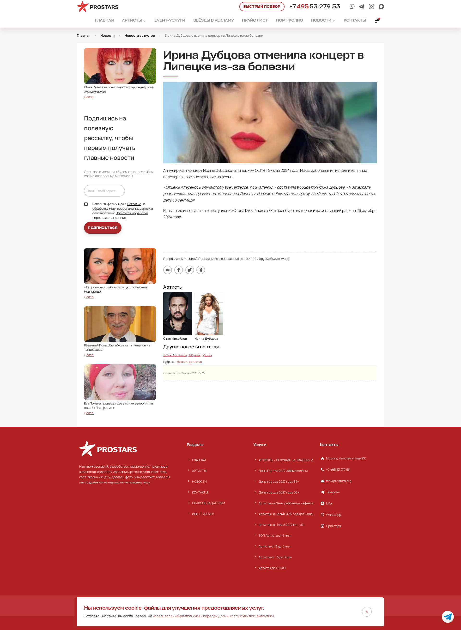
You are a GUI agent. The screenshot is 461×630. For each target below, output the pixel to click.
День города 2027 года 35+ (279, 481)
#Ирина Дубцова (200, 355)
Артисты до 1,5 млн (272, 568)
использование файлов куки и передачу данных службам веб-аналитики (213, 615)
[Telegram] (361, 6)
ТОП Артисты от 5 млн (275, 535)
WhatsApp (333, 514)
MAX (329, 503)
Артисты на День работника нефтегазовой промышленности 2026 (287, 503)
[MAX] (381, 6)
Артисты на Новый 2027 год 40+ (282, 525)
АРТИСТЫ (199, 471)
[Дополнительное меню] (377, 20)
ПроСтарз (333, 526)
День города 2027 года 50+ (279, 492)
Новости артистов (189, 362)
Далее (89, 97)
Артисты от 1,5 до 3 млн (275, 557)
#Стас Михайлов (175, 355)
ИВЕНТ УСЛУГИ (203, 514)
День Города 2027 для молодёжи (283, 471)
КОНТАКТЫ (200, 492)
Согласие (134, 204)
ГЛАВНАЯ (199, 460)
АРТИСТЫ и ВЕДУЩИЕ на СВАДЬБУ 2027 (287, 460)
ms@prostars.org (339, 481)
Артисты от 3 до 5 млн (275, 546)
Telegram (333, 492)
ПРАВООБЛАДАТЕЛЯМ (208, 503)
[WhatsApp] (352, 6)
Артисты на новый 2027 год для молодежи (287, 514)
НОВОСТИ (199, 481)
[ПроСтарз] (371, 6)
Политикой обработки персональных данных (120, 215)
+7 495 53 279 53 (338, 469)
